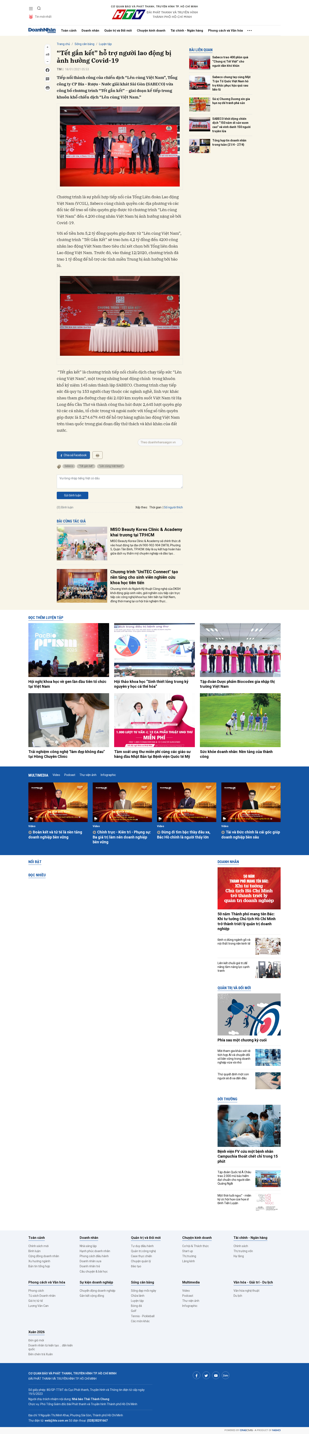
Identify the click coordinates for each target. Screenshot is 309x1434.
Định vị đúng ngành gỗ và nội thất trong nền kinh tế (234, 941)
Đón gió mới (36, 1340)
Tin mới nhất (43, 16)
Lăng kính (188, 1261)
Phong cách (36, 1290)
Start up (187, 1251)
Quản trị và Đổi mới (118, 30)
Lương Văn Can (38, 1305)
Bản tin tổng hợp (39, 1266)
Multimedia (38, 775)
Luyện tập (105, 44)
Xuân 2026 (36, 1332)
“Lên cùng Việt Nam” (111, 466)
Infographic (108, 775)
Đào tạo (136, 1266)
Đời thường (227, 1099)
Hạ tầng (239, 1256)
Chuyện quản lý (141, 1261)
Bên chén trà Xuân (40, 1354)
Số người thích (173, 507)
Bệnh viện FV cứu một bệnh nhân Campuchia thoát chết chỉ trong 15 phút (248, 1156)
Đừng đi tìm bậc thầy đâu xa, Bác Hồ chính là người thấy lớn (183, 834)
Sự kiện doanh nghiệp (96, 1282)
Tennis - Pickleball (142, 1316)
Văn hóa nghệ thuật (246, 1290)
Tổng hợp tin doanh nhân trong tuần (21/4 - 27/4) (229, 142)
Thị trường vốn (243, 1251)
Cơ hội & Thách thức (195, 1246)
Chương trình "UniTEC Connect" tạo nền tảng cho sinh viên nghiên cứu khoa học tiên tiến (144, 577)
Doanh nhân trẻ (90, 1266)
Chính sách (241, 1246)
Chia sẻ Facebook (75, 455)
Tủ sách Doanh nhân (41, 1295)
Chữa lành (137, 1295)
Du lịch (238, 1295)
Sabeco (69, 466)
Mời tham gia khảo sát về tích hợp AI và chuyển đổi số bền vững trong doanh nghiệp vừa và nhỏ (234, 1056)
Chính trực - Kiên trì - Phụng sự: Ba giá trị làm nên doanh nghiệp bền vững (122, 837)
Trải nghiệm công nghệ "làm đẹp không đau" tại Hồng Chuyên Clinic (66, 754)
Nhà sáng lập (88, 1246)
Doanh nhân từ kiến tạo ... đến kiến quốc (50, 1347)
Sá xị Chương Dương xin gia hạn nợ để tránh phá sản (231, 101)
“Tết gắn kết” (86, 466)
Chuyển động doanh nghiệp (97, 1290)
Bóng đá (136, 1305)
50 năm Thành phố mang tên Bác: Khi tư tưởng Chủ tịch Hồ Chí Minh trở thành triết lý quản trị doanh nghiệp (247, 921)
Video (56, 775)
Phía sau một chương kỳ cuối (242, 1040)
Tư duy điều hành (142, 1246)
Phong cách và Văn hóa (225, 30)
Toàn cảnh (69, 30)
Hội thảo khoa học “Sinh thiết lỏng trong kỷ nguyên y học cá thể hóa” (151, 684)
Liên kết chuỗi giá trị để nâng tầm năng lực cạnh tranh (234, 966)
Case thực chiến (141, 1256)
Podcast (69, 775)
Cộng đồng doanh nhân (43, 1256)
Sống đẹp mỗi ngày (143, 1290)
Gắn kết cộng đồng (92, 1295)
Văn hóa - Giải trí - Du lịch (253, 1282)
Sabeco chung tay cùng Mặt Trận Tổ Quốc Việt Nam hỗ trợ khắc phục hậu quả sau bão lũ (231, 83)
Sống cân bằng (84, 44)
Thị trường (189, 1256)
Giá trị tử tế (35, 1300)
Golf (133, 1311)
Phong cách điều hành (94, 1256)
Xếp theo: (141, 507)
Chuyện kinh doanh (151, 30)
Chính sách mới (38, 1246)
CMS (246, 1430)
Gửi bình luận (72, 495)
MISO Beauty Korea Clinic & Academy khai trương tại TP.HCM (146, 532)
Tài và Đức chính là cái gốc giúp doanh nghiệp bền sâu (250, 834)
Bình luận (34, 1251)
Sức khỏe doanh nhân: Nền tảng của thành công (236, 754)
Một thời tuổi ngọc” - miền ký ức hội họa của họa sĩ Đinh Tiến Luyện (234, 1199)
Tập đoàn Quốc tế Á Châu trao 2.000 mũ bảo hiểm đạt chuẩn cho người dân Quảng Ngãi (234, 1177)
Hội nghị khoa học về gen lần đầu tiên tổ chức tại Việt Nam (67, 684)
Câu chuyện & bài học (94, 1271)
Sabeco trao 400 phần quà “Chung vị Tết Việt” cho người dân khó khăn (230, 61)
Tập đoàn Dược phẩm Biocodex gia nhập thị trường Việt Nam (237, 684)
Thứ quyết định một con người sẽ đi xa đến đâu (233, 1076)
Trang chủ (63, 44)
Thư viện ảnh (87, 775)
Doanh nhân (90, 30)
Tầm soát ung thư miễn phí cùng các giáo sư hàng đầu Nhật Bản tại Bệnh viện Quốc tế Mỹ (152, 754)
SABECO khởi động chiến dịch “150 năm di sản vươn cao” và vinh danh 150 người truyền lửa (231, 125)
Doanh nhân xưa (90, 1261)
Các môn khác (140, 1321)
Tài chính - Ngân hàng (186, 30)
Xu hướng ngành (39, 1261)
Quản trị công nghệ (143, 1251)
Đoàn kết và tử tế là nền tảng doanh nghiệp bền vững (55, 834)
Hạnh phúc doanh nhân (95, 1251)
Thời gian (155, 507)
